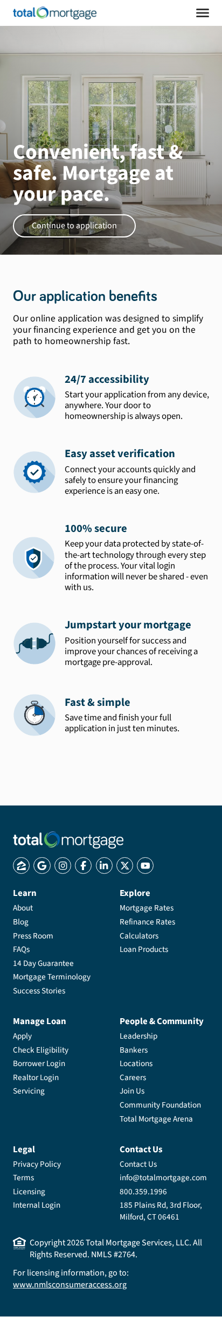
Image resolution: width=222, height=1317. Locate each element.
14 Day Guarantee (43, 963)
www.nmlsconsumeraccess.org (70, 1285)
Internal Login (36, 1205)
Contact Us (138, 1164)
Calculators (139, 936)
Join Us (132, 1091)
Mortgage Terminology (52, 977)
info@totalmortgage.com (163, 1177)
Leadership (138, 1036)
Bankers (134, 1050)
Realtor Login (36, 1077)
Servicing (29, 1091)
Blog (21, 922)
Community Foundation (160, 1105)
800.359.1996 (143, 1191)
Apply (22, 1036)
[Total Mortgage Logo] (68, 840)
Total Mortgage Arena (156, 1119)
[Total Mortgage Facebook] (83, 865)
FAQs (21, 949)
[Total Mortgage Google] (41, 865)
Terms (23, 1177)
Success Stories (39, 991)
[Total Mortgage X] (124, 865)
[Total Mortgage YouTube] (145, 865)
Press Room (33, 936)
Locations (136, 1063)
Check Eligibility (40, 1050)
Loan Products (144, 949)
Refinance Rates (147, 922)
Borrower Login (39, 1063)
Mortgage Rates (147, 908)
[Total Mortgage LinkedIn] (104, 865)
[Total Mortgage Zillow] (21, 865)
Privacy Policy (37, 1164)
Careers (133, 1077)
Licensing (29, 1191)
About (23, 908)
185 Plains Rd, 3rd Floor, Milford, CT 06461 (161, 1211)
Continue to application (74, 226)
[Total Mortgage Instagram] (62, 865)
